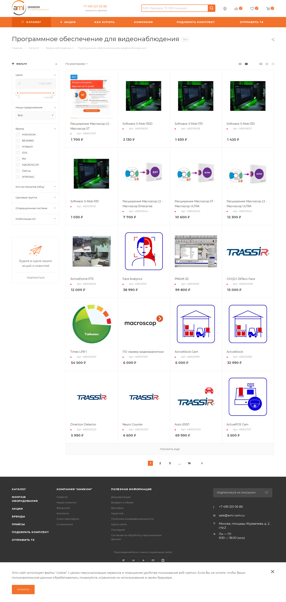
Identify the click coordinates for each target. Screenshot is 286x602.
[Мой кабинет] (225, 9)
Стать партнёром (68, 518)
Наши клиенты (66, 502)
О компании (65, 524)
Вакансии (63, 507)
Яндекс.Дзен (163, 560)
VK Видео (143, 560)
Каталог (19, 489)
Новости (62, 497)
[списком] (266, 64)
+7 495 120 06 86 (95, 6)
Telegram (123, 560)
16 (189, 463)
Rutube (153, 560)
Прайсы (18, 524)
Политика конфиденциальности (132, 518)
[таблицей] (272, 64)
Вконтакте (133, 560)
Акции (17, 508)
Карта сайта (119, 524)
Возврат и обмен (122, 502)
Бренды (18, 516)
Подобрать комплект (30, 532)
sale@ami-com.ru (232, 515)
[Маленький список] (240, 64)
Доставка (117, 507)
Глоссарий (118, 529)
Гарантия (117, 513)
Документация (121, 497)
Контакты (63, 513)
